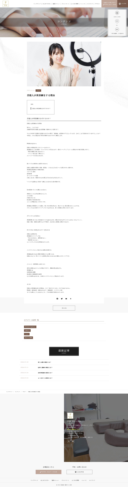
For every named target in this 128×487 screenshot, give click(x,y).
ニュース (82, 3)
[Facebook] (57, 299)
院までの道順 (28, 337)
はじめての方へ (47, 3)
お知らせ (27, 330)
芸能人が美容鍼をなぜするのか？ (41, 108)
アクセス (97, 3)
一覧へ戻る (64, 308)
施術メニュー (56, 3)
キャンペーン (65, 3)
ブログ (38, 90)
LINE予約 (80, 472)
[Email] (66, 299)
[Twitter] (61, 299)
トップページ (37, 3)
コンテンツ (90, 3)
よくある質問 (74, 3)
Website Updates (30, 327)
